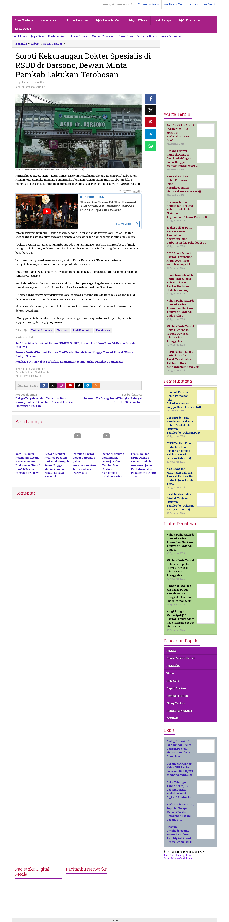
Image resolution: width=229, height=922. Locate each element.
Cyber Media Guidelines (178, 858)
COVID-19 (172, 718)
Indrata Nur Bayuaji (179, 710)
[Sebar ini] (151, 99)
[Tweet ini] (151, 110)
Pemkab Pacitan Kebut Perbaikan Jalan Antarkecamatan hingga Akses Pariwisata (69, 361)
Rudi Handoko (82, 330)
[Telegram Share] (151, 134)
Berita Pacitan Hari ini (180, 658)
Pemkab (62, 330)
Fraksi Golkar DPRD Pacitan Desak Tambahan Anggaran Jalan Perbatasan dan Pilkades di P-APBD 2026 (143, 465)
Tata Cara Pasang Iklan (177, 855)
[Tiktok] (79, 385)
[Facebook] (44, 385)
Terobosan (103, 330)
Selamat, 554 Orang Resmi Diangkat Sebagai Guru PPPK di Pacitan (112, 398)
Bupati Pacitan (176, 688)
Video (170, 673)
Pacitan (171, 650)
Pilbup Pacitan (175, 703)
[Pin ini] (151, 122)
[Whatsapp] (151, 146)
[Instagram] (61, 385)
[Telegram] (88, 385)
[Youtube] (70, 385)
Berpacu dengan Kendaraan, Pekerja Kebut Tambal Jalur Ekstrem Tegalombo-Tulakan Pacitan (113, 465)
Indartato (172, 680)
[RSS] (96, 385)
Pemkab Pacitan (177, 695)
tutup (114, 920)
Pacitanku (173, 665)
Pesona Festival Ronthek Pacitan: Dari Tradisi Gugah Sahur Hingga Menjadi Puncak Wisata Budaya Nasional (56, 465)
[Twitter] (53, 385)
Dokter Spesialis (42, 330)
